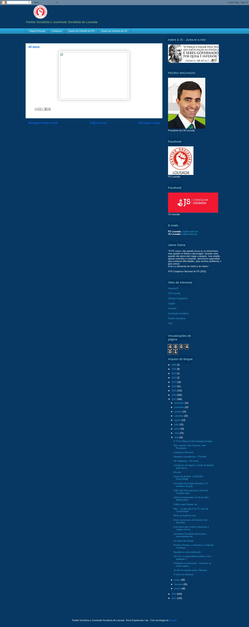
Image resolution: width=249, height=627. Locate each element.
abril (176, 437)
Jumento (172, 308)
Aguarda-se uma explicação (187, 552)
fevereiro (178, 584)
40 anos (177, 472)
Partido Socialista (176, 318)
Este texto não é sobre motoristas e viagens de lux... (191, 528)
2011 (174, 598)
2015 (174, 390)
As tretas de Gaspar (183, 541)
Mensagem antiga (149, 122)
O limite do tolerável (183, 574)
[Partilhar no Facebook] (46, 109)
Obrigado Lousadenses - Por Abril (189, 456)
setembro (179, 416)
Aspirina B (173, 288)
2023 (174, 373)
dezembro (179, 403)
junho (177, 429)
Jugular (171, 303)
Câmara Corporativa (178, 298)
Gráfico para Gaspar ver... (186, 504)
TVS (170, 323)
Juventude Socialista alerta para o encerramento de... (190, 535)
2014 (174, 395)
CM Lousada (174, 293)
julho (177, 424)
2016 (174, 386)
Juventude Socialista (178, 313)
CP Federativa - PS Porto (186, 461)
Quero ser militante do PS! (82, 31)
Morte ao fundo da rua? (184, 515)
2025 (174, 365)
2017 (174, 382)
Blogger (173, 620)
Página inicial (98, 122)
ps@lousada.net (190, 231)
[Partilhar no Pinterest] (49, 109)
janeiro (177, 588)
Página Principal (37, 31)
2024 (174, 369)
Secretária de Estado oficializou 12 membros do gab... (190, 484)
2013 (174, 399)
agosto (178, 420)
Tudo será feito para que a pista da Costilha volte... (190, 491)
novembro (179, 407)
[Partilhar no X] (43, 109)
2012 (174, 594)
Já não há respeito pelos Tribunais (190, 570)
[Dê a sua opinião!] (39, 109)
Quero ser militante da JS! (114, 31)
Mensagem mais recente (43, 122)
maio (177, 433)
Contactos (57, 31)
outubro (178, 411)
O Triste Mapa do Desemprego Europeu (192, 441)
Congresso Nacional (183, 452)
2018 (174, 377)
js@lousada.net (189, 234)
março (177, 580)
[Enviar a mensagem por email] (36, 109)
